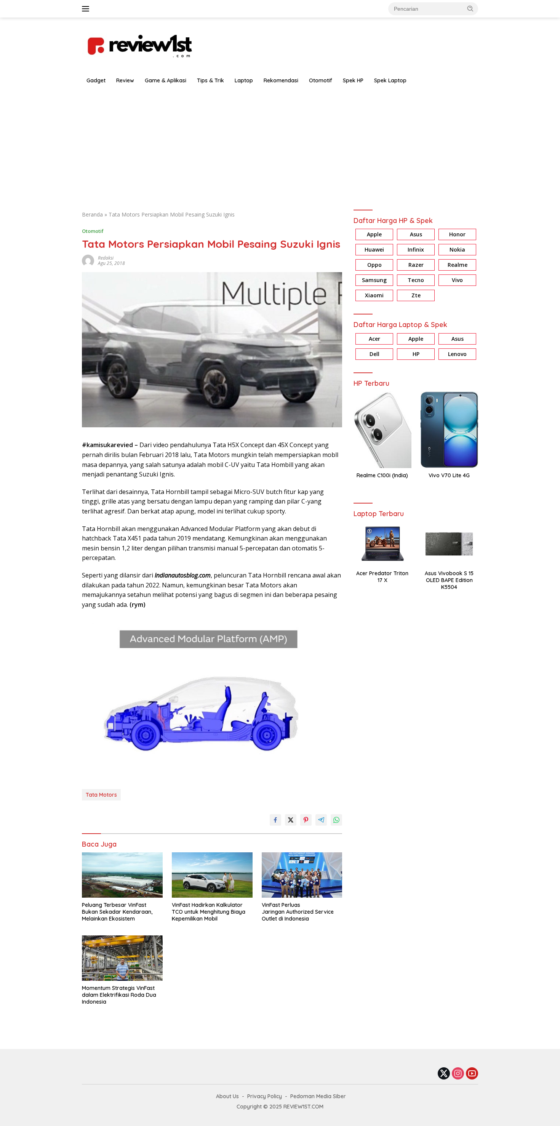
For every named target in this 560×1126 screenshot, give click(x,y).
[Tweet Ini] (290, 820)
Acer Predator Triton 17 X (382, 577)
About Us (227, 1096)
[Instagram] (458, 1074)
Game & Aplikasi (165, 80)
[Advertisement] (280, 145)
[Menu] (87, 8)
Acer (374, 338)
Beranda (92, 214)
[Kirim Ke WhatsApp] (336, 820)
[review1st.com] (139, 44)
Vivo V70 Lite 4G (449, 475)
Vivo (457, 280)
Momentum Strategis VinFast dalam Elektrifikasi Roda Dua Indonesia (119, 995)
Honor (457, 234)
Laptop (244, 80)
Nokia (457, 249)
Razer (416, 265)
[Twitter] (444, 1074)
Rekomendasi (281, 80)
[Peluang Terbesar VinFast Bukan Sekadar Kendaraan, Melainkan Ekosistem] (122, 875)
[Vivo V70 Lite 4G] (449, 429)
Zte (416, 295)
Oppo (374, 265)
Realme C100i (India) (382, 475)
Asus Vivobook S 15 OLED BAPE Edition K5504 (449, 580)
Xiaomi (374, 295)
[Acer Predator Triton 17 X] (382, 544)
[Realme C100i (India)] (382, 429)
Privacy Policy (264, 1096)
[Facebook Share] (275, 820)
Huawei (374, 249)
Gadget (96, 80)
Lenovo (457, 354)
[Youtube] (472, 1074)
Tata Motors (101, 794)
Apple (374, 234)
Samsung (374, 280)
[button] (470, 8)
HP (416, 354)
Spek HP (353, 80)
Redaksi (106, 258)
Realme (457, 265)
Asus (416, 234)
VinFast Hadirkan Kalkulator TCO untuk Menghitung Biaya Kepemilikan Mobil (208, 911)
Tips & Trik (210, 80)
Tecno (416, 280)
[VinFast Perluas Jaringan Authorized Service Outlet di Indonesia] (302, 875)
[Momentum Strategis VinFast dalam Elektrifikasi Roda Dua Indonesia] (122, 958)
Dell (374, 354)
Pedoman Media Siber (318, 1096)
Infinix (416, 249)
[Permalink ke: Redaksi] (88, 260)
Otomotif (320, 80)
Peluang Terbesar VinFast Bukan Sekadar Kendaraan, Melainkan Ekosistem (117, 911)
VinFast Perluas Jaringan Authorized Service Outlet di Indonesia (298, 911)
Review (125, 80)
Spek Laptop (390, 80)
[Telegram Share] (321, 820)
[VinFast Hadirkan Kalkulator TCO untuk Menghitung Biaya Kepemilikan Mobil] (212, 875)
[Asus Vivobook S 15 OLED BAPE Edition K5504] (449, 544)
